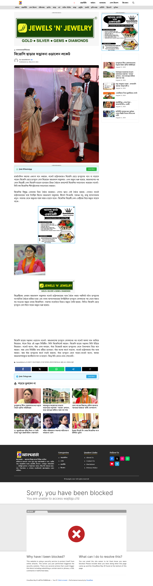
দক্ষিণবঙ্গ (41, 7)
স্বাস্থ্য (54, 7)
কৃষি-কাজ (94, 7)
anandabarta (25, 60)
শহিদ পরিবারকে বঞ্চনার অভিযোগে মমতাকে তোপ (56, 431)
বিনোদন (125, 2)
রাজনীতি (83, 2)
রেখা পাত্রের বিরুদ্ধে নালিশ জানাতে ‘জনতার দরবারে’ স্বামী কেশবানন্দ (85, 406)
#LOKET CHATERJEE (33, 362)
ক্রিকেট (108, 7)
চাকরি (87, 7)
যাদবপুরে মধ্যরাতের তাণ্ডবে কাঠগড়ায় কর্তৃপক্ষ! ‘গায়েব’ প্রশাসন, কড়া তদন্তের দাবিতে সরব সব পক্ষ (56, 407)
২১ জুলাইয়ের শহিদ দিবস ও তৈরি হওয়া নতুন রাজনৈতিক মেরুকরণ (26, 431)
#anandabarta (21, 362)
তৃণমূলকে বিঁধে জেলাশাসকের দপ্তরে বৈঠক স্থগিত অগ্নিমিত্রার (27, 406)
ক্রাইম (49, 7)
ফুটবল (116, 7)
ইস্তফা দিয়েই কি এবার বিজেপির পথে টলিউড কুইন (85, 431)
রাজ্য (28, 50)
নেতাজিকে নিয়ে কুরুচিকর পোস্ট (126, 93)
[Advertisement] (56, 324)
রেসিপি (102, 7)
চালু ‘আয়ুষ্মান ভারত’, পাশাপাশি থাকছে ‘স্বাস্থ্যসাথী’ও (126, 85)
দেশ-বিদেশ (114, 2)
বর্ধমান (93, 2)
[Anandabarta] (20, 3)
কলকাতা (102, 2)
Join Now (91, 169)
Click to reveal (62, 580)
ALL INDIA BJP (69, 362)
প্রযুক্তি (80, 7)
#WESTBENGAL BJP (56, 362)
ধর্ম (59, 7)
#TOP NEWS (45, 362)
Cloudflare (89, 580)
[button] (133, 3)
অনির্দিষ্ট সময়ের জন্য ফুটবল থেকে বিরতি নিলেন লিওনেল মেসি (125, 113)
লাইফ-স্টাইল (66, 7)
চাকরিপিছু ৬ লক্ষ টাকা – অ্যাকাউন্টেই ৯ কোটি (124, 103)
